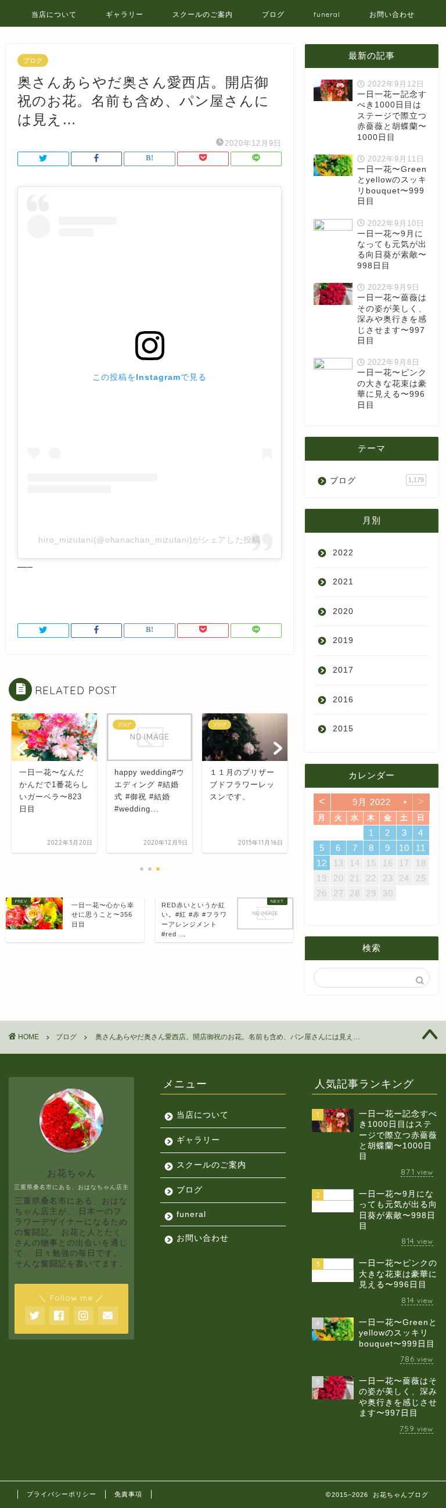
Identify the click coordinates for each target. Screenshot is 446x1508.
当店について (54, 14)
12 (321, 863)
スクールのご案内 (202, 14)
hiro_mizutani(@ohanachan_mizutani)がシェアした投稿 (149, 539)
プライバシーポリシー (61, 1494)
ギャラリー (124, 14)
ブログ (273, 14)
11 (421, 848)
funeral (327, 14)
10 (404, 848)
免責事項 (128, 1494)
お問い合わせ (392, 14)
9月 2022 (372, 802)
